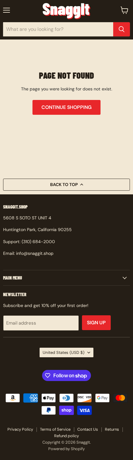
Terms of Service (55, 429)
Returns (112, 429)
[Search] (121, 29)
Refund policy (66, 435)
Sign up (96, 322)
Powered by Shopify (66, 448)
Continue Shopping (66, 107)
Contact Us (87, 429)
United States (63, 352)
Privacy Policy (20, 429)
